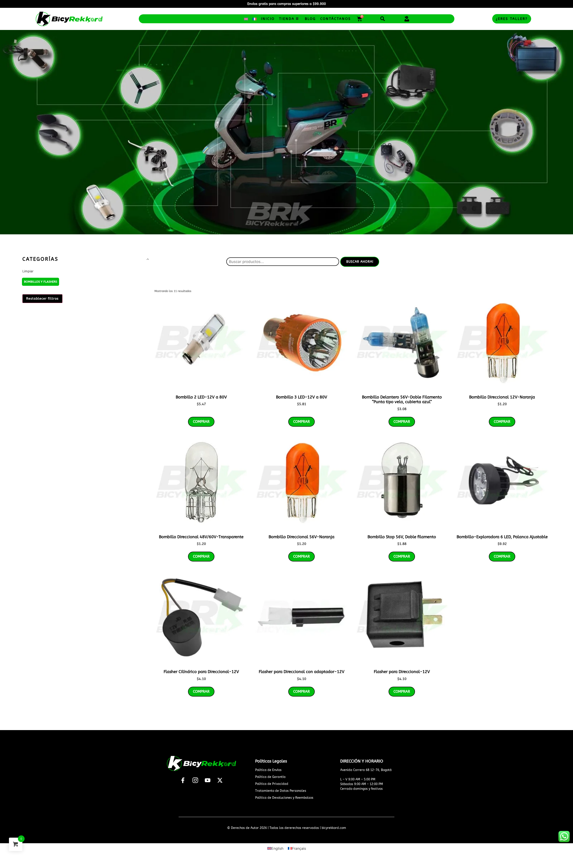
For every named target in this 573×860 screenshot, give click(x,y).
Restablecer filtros (42, 299)
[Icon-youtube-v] (207, 780)
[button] (382, 19)
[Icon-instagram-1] (195, 780)
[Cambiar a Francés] (254, 19)
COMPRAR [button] (201, 421)
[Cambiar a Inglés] (246, 19)
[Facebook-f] (182, 780)
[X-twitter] (219, 780)
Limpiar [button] (27, 271)
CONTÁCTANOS (335, 19)
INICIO (268, 19)
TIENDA (287, 19)
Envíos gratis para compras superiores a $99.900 (286, 4)
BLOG (310, 19)
